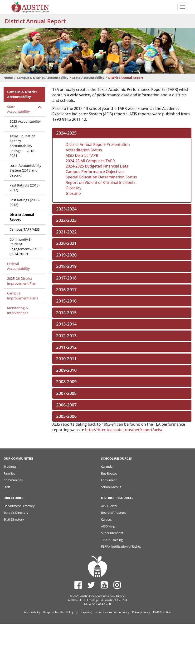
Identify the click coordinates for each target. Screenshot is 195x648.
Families (9, 473)
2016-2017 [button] (66, 289)
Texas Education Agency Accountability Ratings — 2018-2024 (22, 146)
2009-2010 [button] (66, 370)
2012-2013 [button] (66, 335)
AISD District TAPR (82, 155)
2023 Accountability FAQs (25, 124)
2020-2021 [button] (66, 243)
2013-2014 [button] (66, 324)
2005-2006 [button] (66, 416)
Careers (106, 519)
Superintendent (112, 533)
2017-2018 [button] (66, 278)
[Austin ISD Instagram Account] (117, 584)
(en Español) (84, 612)
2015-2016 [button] (66, 301)
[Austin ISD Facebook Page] (78, 584)
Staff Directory (14, 519)
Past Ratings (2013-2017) (25, 187)
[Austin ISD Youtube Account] (104, 584)
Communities (13, 480)
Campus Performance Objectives (95, 171)
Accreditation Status (84, 150)
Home (8, 77)
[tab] (122, 133)
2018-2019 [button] (66, 266)
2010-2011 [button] (66, 358)
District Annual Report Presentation (98, 144)
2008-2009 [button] (66, 381)
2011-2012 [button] (66, 347)
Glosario (73, 193)
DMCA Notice (162, 612)
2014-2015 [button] (66, 312)
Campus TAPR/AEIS (25, 229)
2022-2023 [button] (66, 220)
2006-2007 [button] (66, 405)
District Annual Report (22, 217)
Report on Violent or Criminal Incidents (101, 182)
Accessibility (32, 612)
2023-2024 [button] (66, 209)
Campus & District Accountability (42, 77)
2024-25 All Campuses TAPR (90, 160)
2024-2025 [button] (66, 133)
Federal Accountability (18, 266)
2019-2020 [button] (66, 255)
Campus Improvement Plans (22, 295)
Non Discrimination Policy (112, 612)
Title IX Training (112, 540)
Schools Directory (16, 512)
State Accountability (88, 77)
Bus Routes (109, 473)
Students (10, 466)
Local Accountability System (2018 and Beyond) (25, 170)
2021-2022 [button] (66, 232)
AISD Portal (109, 506)
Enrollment (109, 480)
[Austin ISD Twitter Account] (91, 584)
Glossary (73, 188)
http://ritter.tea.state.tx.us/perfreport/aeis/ (123, 429)
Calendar (107, 466)
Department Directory (19, 506)
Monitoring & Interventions (17, 310)
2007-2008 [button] (66, 393)
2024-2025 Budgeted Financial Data (97, 166)
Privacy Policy (141, 612)
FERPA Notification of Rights (121, 546)
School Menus (111, 487)
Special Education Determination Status (101, 177)
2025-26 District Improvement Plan (21, 281)
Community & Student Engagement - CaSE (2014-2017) (25, 246)
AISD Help (108, 526)
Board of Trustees (113, 512)
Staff (7, 487)
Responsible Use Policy (58, 612)
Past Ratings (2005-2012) (25, 202)
